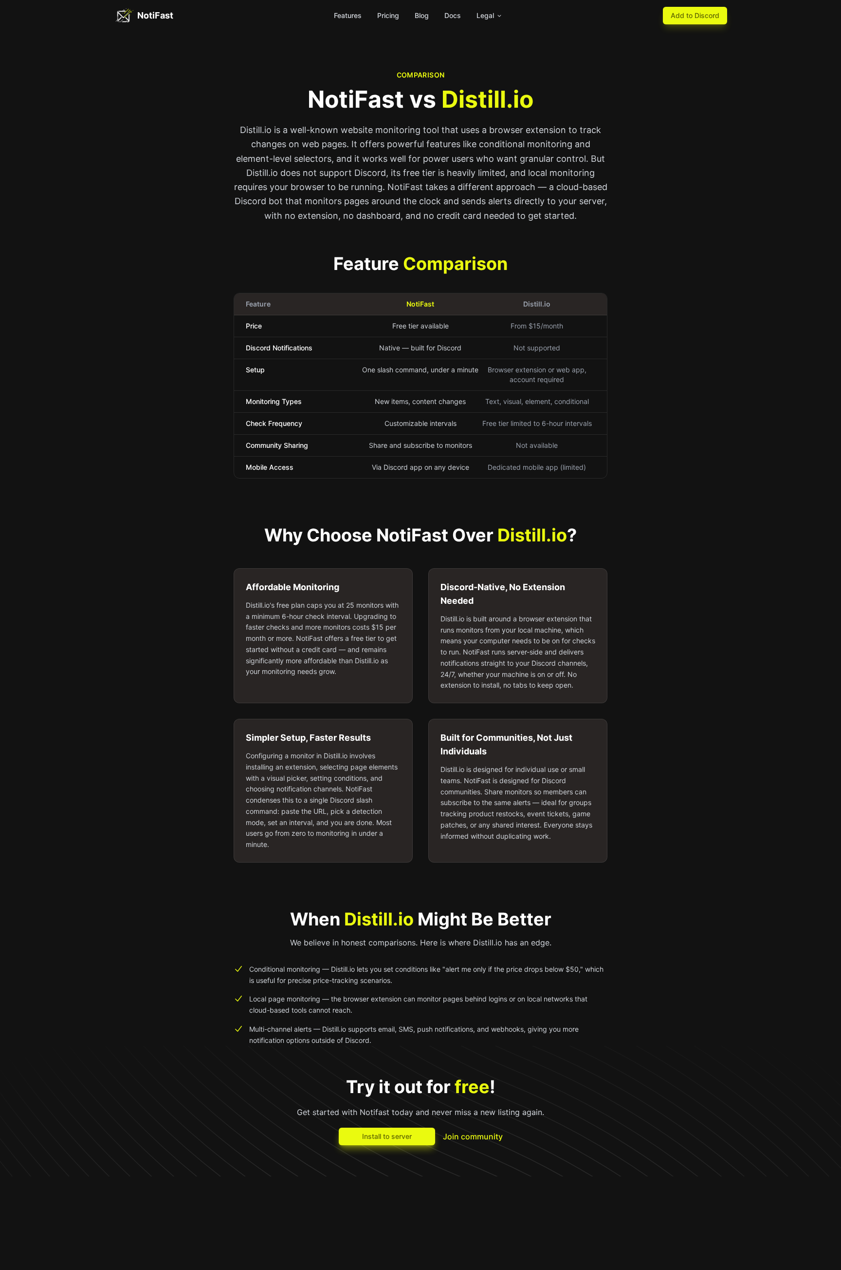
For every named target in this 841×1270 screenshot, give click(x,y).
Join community (473, 1136)
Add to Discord (695, 15)
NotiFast (155, 15)
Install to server (387, 1136)
